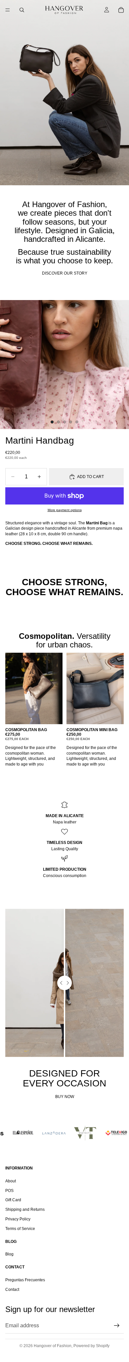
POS (9, 1190)
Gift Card (13, 1200)
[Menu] (7, 10)
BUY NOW (64, 1096)
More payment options (65, 510)
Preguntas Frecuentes (25, 1280)
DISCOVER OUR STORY (64, 273)
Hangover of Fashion (52, 1345)
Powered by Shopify (91, 1345)
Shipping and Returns (25, 1209)
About (10, 1181)
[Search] (22, 10)
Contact (12, 1289)
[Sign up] (117, 1326)
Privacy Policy (17, 1219)
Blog (9, 1254)
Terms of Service (20, 1228)
